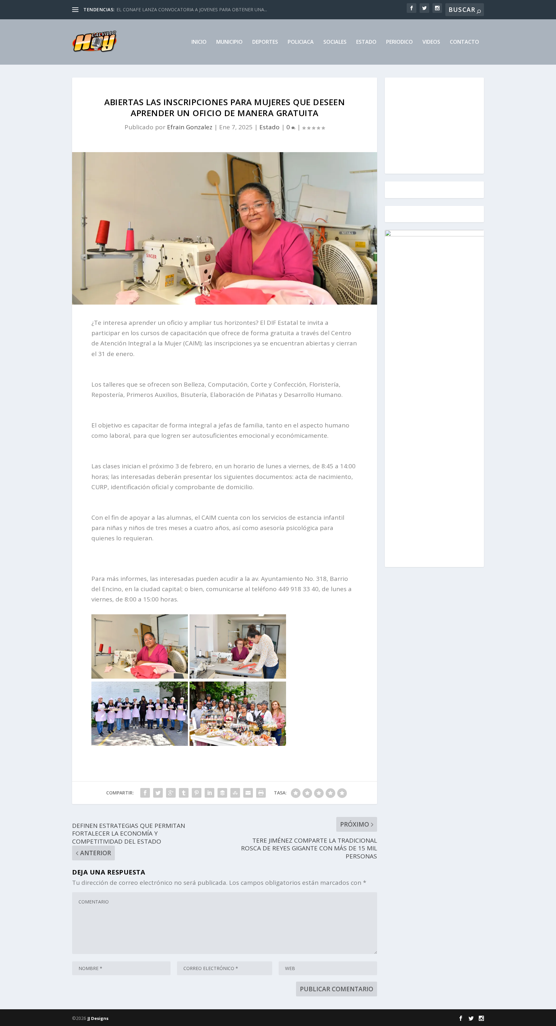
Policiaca (301, 42)
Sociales (335, 42)
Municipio (229, 42)
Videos (431, 42)
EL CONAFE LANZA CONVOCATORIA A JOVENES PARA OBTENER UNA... (191, 9)
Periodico (399, 42)
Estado (366, 42)
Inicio (199, 42)
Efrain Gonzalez (189, 127)
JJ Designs (98, 1018)
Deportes (265, 42)
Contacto (464, 42)
